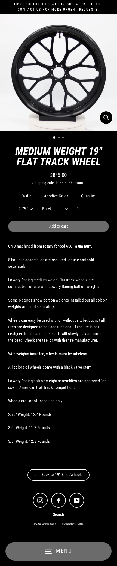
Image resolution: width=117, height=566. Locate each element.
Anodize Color (56, 196)
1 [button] (54, 137)
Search (58, 514)
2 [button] (59, 138)
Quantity (88, 196)
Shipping (39, 183)
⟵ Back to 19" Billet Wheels (58, 474)
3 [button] (63, 138)
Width (27, 196)
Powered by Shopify (72, 523)
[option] (58, 72)
